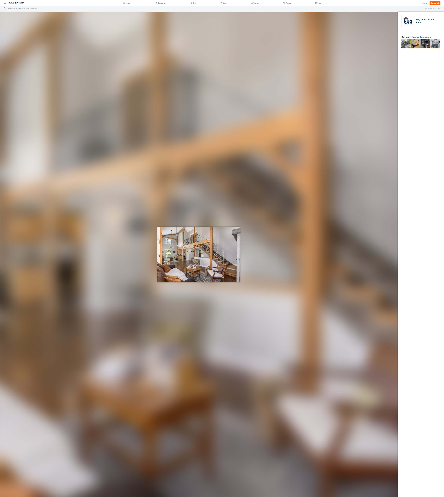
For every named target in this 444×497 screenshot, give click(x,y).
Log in (424, 3)
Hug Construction (423, 37)
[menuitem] (127, 3)
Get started (435, 3)
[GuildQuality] (16, 3)
